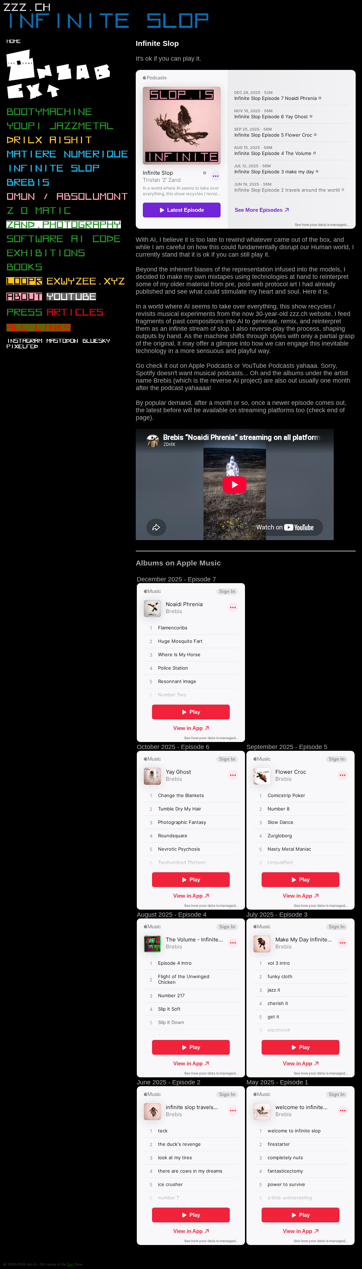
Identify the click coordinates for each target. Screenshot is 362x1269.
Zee (70, 1264)
